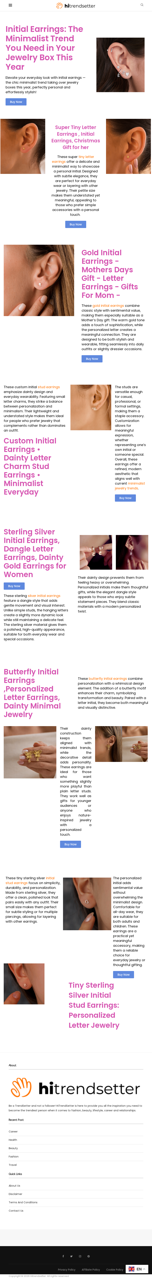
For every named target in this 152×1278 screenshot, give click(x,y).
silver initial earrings (44, 595)
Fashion (14, 1156)
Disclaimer (15, 1194)
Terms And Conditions (23, 1202)
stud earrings (49, 387)
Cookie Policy (114, 1270)
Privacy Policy (66, 1270)
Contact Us (16, 1211)
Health (13, 1140)
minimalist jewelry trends (130, 486)
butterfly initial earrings (108, 678)
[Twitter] (71, 1256)
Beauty (13, 1148)
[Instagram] (80, 1256)
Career (13, 1131)
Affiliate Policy (91, 1270)
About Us (14, 1186)
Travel (13, 1165)
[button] (16, 101)
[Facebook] (63, 1256)
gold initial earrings (108, 305)
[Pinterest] (88, 1256)
